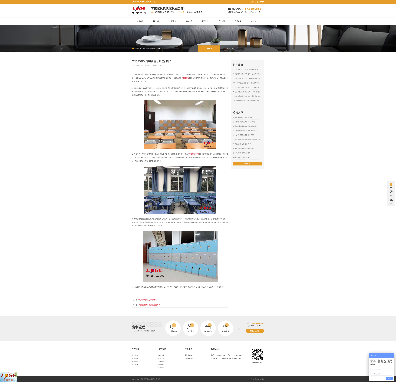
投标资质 (189, 21)
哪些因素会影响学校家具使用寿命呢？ (245, 130)
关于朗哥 (221, 21)
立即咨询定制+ (255, 331)
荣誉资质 (135, 358)
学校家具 (156, 21)
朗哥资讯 (157, 48)
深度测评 (161, 367)
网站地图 (261, 2)
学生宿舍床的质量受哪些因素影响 (149, 305)
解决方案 (161, 355)
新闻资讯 (205, 21)
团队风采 (135, 361)
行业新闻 (230, 48)
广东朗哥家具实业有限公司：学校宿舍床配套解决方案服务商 (247, 96)
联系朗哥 (238, 21)
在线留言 (253, 2)
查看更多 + (248, 164)
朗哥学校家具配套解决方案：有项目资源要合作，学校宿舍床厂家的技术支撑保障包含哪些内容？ (247, 92)
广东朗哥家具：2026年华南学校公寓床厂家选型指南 (247, 69)
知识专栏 (254, 21)
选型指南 (161, 364)
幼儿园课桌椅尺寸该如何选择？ (243, 117)
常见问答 (161, 361)
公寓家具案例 (189, 358)
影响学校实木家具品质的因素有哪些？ (245, 126)
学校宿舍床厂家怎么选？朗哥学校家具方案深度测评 (247, 78)
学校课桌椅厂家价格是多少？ (242, 144)
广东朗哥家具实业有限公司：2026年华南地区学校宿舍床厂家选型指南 (247, 87)
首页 (143, 48)
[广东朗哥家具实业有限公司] (139, 10)
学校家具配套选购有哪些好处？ (148, 300)
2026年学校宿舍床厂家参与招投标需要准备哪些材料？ (247, 100)
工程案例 (172, 21)
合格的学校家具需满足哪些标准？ (244, 135)
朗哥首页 (140, 21)
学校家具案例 (189, 355)
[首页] (133, 48)
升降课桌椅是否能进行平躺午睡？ (244, 148)
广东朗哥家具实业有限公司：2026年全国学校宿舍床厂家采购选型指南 (247, 74)
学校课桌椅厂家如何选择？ (241, 153)
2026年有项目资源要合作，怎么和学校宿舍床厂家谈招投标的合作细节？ (247, 83)
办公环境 (135, 364)
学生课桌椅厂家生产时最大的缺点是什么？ (246, 139)
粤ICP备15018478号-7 (257, 379)
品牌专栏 (161, 358)
